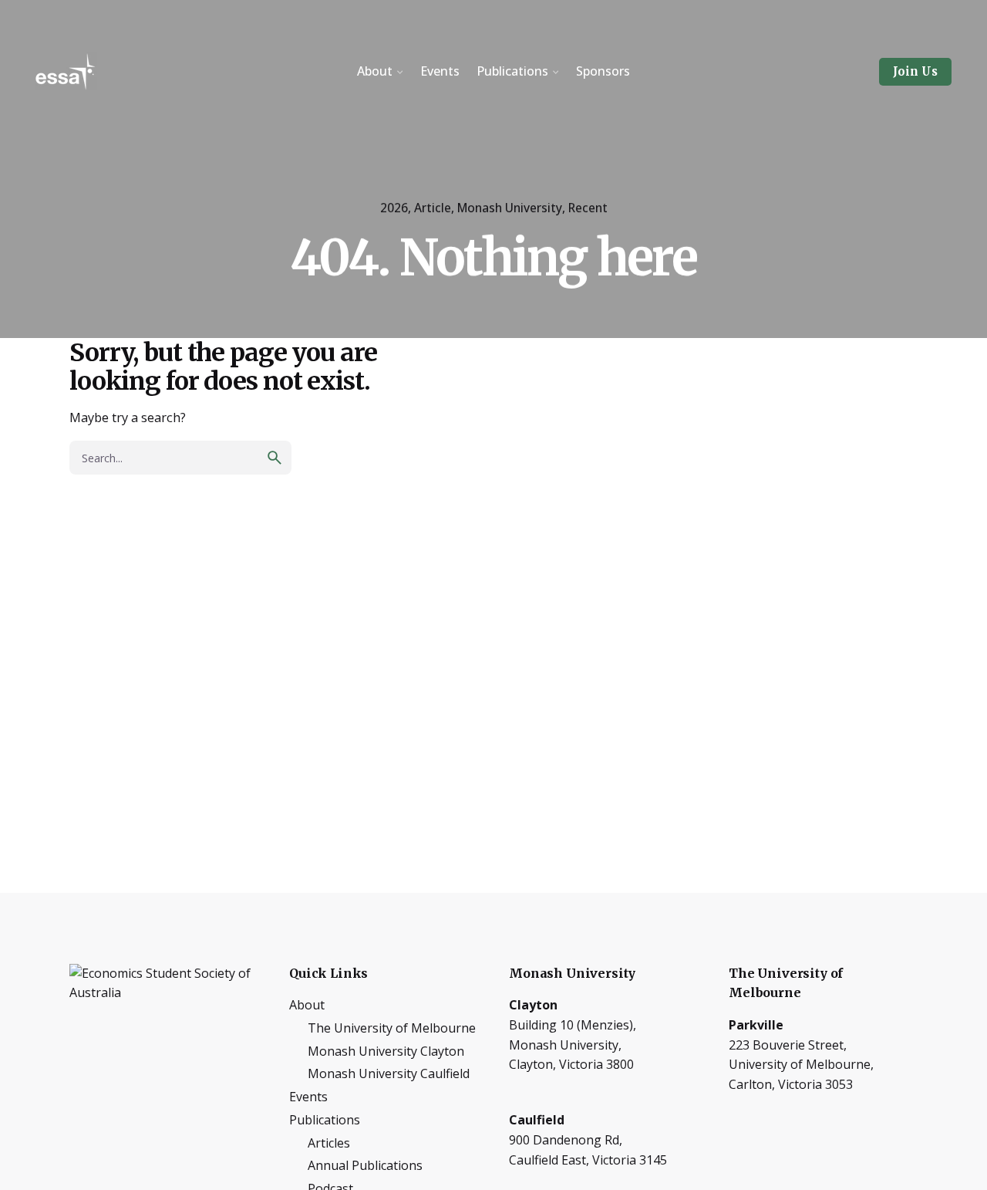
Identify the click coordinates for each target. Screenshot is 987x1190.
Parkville (756, 1024)
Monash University (509, 207)
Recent (588, 207)
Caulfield (536, 1119)
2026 (394, 207)
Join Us (915, 71)
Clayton (533, 1004)
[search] (274, 458)
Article (432, 207)
